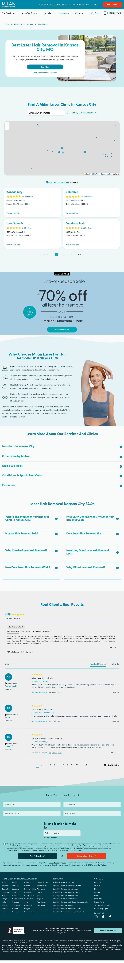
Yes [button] (50, 692)
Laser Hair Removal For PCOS (63, 905)
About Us (97, 882)
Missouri (15, 908)
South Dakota (42, 886)
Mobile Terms (64, 848)
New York (27, 892)
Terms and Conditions (102, 905)
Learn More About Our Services (45, 72)
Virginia (40, 899)
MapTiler (96, 174)
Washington (41, 902)
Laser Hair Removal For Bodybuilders (66, 892)
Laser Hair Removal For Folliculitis (65, 899)
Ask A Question (37, 856)
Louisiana (15, 889)
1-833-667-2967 (12, 850)
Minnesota (16, 905)
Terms (64, 863)
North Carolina (29, 895)
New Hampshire (30, 889)
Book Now (45, 66)
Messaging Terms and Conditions (58, 947)
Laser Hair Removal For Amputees (65, 889)
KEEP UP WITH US (108, 930)
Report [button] (54, 692)
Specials (47, 13)
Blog (95, 889)
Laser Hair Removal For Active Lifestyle (67, 886)
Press (96, 895)
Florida (4, 895)
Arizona (4, 882)
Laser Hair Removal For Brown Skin (65, 895)
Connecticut (6, 892)
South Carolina (42, 882)
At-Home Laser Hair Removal (63, 882)
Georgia (5, 899)
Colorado (5, 889)
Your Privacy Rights (101, 908)
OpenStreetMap (106, 174)
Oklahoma (28, 905)
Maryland (15, 895)
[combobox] (62, 833)
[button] (62, 148)
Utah (39, 895)
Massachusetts (17, 899)
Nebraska (27, 882)
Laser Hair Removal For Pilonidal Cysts (67, 908)
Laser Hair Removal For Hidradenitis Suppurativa (70, 902)
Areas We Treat (29, 13)
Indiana (4, 908)
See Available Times (86, 856)
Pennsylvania (29, 912)
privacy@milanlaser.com (33, 850)
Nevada (27, 886)
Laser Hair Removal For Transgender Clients (69, 912)
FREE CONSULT (112, 4)
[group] (17, 615)
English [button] (111, 647)
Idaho (4, 902)
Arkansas (5, 886)
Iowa (3, 912)
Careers (97, 892)
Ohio (26, 902)
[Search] (67, 113)
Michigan (15, 902)
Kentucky (15, 886)
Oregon (27, 908)
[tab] (98, 665)
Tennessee (41, 889)
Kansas (14, 882)
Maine (14, 892)
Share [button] (60, 692)
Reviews (97, 886)
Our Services (8, 13)
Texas (39, 892)
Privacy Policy (78, 848)
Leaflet (88, 174)
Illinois (4, 905)
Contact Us (98, 899)
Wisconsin (41, 905)
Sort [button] (7, 665)
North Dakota (29, 899)
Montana (15, 912)
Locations (63, 13)
